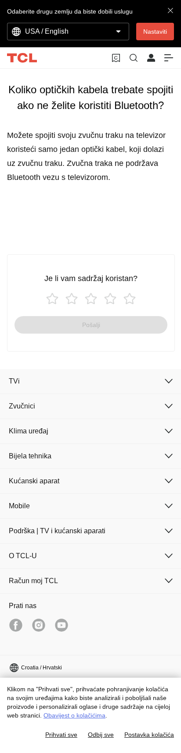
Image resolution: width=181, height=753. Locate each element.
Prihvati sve (61, 734)
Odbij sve (101, 734)
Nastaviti (155, 31)
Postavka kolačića (149, 734)
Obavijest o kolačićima (74, 715)
